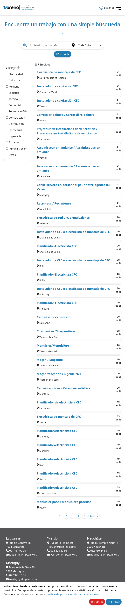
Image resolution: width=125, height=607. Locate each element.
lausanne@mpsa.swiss (23, 554)
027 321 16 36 (17, 575)
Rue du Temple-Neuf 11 (102, 545)
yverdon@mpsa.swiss (63, 554)
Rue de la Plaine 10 (61, 545)
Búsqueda (62, 54)
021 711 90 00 (17, 550)
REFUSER (97, 602)
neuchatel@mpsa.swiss (104, 554)
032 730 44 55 (98, 550)
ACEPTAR (114, 602)
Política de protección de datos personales (73, 594)
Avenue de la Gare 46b (21, 569)
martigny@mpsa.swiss (23, 579)
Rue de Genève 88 (18, 545)
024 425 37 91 (58, 550)
